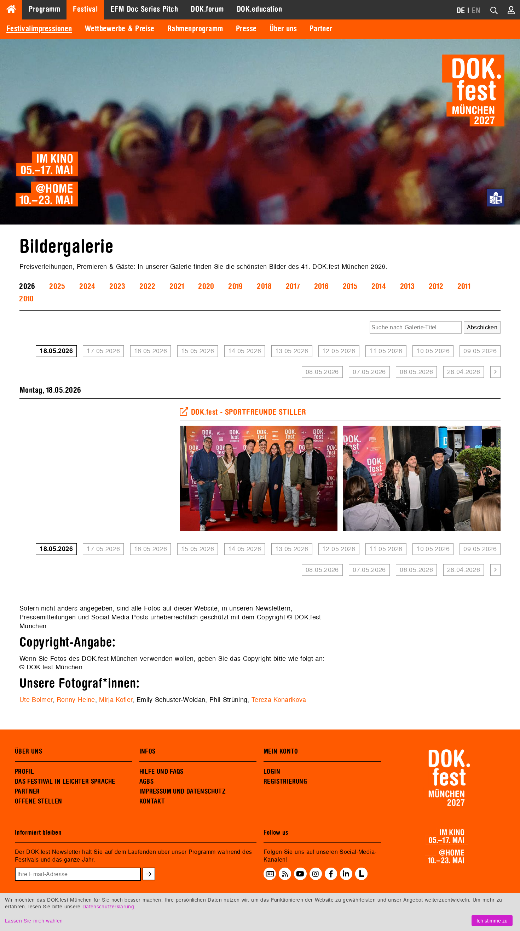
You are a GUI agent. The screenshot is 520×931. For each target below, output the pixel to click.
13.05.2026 (291, 350)
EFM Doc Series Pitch (144, 9)
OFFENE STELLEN (38, 801)
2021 (176, 286)
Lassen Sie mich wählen (34, 920)
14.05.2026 (244, 350)
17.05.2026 (103, 350)
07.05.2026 (369, 371)
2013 (407, 286)
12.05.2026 (339, 350)
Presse (246, 28)
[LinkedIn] (346, 874)
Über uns (283, 28)
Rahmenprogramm (195, 28)
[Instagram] (315, 874)
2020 (206, 286)
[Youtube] (300, 874)
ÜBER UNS (28, 751)
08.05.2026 (322, 371)
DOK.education (259, 9)
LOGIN (272, 771)
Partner (321, 28)
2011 (463, 286)
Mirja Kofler (115, 699)
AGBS (146, 781)
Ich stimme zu (492, 920)
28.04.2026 (463, 371)
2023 (117, 286)
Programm (44, 9)
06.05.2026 (416, 371)
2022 (147, 286)
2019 (235, 286)
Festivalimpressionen (39, 28)
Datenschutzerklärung (108, 906)
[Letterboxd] (361, 877)
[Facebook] (331, 874)
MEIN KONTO (281, 751)
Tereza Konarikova (279, 699)
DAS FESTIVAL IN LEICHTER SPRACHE (65, 781)
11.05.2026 (386, 350)
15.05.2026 (197, 350)
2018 (264, 286)
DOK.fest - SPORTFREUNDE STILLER (248, 412)
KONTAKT (152, 801)
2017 (293, 286)
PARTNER (27, 791)
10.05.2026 (433, 350)
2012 (436, 286)
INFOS (147, 751)
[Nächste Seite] (495, 372)
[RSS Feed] (285, 874)
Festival (85, 9)
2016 (321, 286)
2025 (57, 286)
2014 (378, 286)
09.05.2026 (480, 350)
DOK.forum (207, 9)
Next (511, 478)
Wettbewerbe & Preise (120, 28)
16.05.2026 (150, 350)
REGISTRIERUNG (285, 781)
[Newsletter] (270, 874)
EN (476, 10)
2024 (87, 286)
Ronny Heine (76, 699)
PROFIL (24, 771)
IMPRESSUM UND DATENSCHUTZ (182, 791)
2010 (26, 299)
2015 (350, 286)
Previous (169, 478)
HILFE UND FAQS (161, 771)
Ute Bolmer (35, 699)
